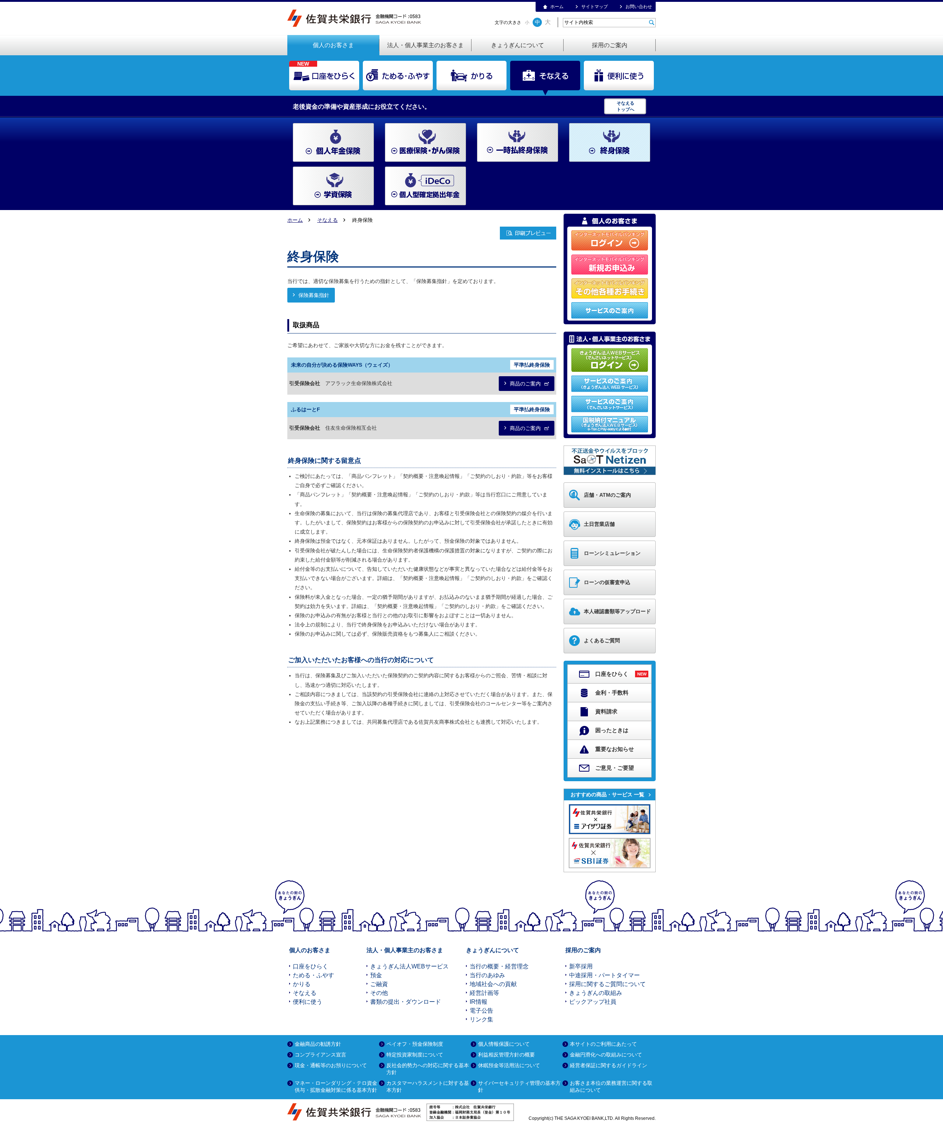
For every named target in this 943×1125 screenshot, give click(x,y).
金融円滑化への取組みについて (606, 1055)
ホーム (557, 6)
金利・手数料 (611, 692)
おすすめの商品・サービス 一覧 (607, 794)
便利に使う (619, 75)
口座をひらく (324, 75)
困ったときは (611, 730)
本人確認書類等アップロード (617, 611)
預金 (376, 975)
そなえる (545, 75)
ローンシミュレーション (612, 553)
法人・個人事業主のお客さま (425, 45)
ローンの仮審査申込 (607, 582)
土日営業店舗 (599, 524)
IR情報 (478, 1002)
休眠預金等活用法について (509, 1065)
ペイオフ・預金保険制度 (414, 1044)
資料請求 (606, 711)
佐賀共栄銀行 (356, 18)
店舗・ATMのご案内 (607, 495)
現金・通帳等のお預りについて (331, 1065)
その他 (379, 993)
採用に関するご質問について (607, 984)
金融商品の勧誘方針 (318, 1044)
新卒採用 (581, 966)
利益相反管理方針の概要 (506, 1055)
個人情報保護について (504, 1044)
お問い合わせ (638, 6)
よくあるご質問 (602, 640)
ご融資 (379, 984)
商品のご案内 (525, 384)
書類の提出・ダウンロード (405, 1002)
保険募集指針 (313, 295)
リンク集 (481, 1019)
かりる (471, 75)
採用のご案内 (609, 45)
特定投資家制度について (414, 1055)
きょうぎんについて (517, 45)
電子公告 (481, 1010)
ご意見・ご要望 (614, 768)
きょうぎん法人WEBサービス (409, 966)
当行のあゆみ (487, 975)
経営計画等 (484, 993)
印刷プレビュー (528, 233)
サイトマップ (594, 6)
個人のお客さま (333, 45)
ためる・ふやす (398, 75)
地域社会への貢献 (493, 984)
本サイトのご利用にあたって (603, 1044)
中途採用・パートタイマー (604, 975)
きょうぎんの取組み (595, 993)
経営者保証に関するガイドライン (608, 1065)
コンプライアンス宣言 (320, 1055)
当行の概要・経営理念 (499, 966)
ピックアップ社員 (592, 1002)
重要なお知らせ (614, 749)
